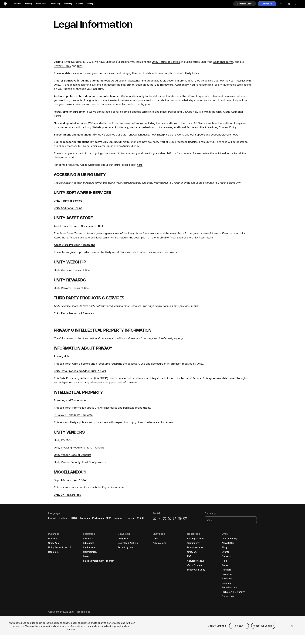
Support (79, 4)
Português (98, 518)
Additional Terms (223, 61)
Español (117, 518)
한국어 (140, 518)
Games (17, 4)
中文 (108, 518)
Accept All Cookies (263, 625)
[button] (244, 3)
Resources (41, 4)
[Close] (292, 625)
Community (55, 4)
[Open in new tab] (69, 547)
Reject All (239, 625)
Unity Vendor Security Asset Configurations (80, 462)
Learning (68, 4)
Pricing (90, 4)
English (52, 518)
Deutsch (63, 518)
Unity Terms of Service (166, 61)
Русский (130, 518)
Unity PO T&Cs (63, 440)
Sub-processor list (69, 146)
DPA (79, 66)
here (139, 164)
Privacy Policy (62, 66)
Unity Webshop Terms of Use (72, 270)
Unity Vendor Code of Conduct (72, 454)
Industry (28, 4)
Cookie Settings (217, 625)
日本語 (74, 518)
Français (85, 518)
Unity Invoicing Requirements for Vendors (79, 447)
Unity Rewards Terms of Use (71, 288)
